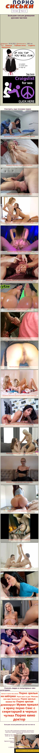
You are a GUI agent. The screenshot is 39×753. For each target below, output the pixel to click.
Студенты (31, 45)
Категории (15, 10)
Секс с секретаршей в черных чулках (19, 711)
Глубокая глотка (20, 45)
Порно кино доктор (24, 717)
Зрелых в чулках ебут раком (9, 693)
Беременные (6, 47)
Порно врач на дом (23, 696)
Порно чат (23, 10)
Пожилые (8, 45)
